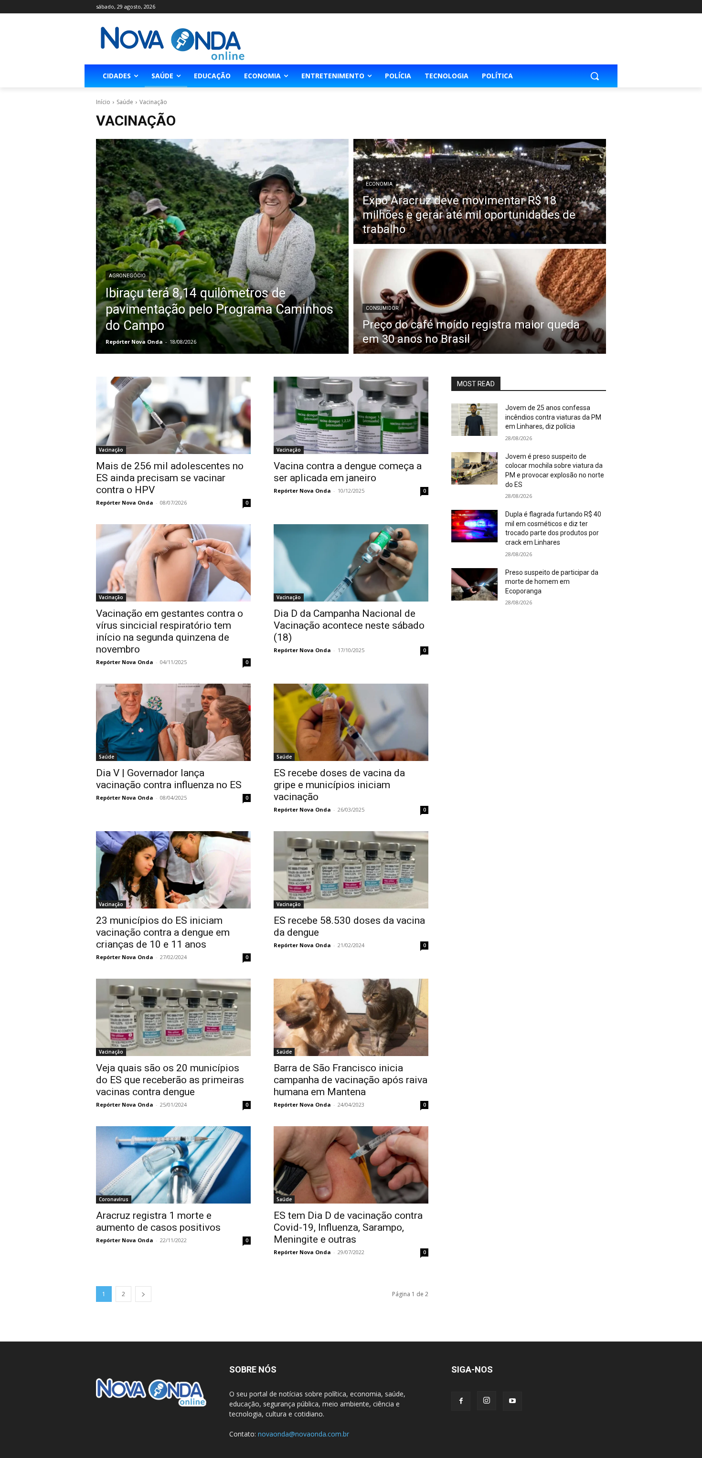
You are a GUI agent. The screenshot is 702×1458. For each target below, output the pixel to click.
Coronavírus (113, 1199)
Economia (379, 184)
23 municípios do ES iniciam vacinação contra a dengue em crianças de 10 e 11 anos (163, 932)
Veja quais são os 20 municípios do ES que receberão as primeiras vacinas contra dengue (170, 1080)
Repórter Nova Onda (124, 502)
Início (103, 102)
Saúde (125, 102)
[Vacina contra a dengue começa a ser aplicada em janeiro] (351, 415)
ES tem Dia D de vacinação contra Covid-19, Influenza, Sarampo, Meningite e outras (348, 1227)
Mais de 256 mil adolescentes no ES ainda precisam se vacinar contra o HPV (170, 478)
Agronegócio (127, 275)
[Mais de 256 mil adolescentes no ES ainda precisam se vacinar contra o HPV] (173, 415)
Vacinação (111, 449)
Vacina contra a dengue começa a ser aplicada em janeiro (348, 472)
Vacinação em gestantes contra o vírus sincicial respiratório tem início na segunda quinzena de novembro (169, 631)
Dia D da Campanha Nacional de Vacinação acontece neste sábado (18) (349, 625)
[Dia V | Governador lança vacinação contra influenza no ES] (173, 722)
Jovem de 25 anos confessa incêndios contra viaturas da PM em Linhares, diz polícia (553, 417)
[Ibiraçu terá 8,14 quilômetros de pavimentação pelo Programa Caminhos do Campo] (222, 246)
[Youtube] (512, 1401)
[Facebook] (460, 1401)
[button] (594, 75)
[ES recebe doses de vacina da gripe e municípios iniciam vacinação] (351, 722)
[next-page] (143, 1294)
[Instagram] (486, 1400)
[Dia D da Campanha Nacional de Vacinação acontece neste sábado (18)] (351, 563)
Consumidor (382, 308)
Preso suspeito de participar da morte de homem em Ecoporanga (551, 582)
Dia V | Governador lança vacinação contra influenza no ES (169, 779)
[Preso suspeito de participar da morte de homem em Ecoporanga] (474, 584)
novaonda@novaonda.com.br (303, 1433)
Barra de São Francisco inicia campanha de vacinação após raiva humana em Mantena (350, 1080)
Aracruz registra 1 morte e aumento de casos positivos (158, 1221)
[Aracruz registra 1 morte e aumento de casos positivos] (173, 1165)
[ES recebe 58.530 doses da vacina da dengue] (351, 870)
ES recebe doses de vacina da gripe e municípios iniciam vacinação (339, 785)
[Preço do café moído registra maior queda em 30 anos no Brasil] (479, 301)
